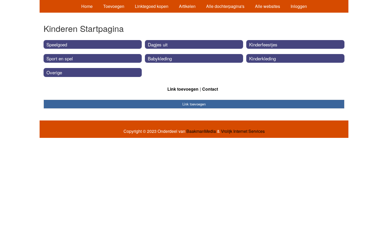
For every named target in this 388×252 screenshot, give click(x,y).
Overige (54, 72)
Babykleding (160, 58)
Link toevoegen (182, 89)
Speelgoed (56, 44)
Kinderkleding (262, 58)
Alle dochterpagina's (225, 6)
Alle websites (267, 6)
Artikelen (187, 6)
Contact (210, 89)
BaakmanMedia (201, 131)
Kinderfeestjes (263, 44)
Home (87, 6)
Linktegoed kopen (151, 6)
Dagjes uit (158, 44)
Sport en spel (59, 58)
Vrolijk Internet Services (243, 131)
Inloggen (299, 6)
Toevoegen (113, 6)
